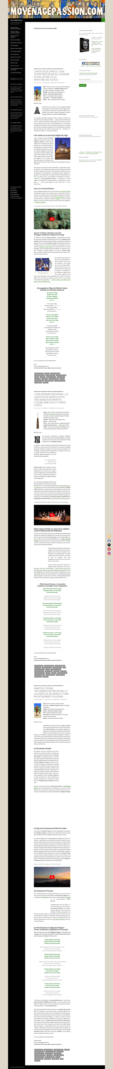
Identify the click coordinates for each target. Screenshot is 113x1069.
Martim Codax (61, 377)
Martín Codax (37, 68)
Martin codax (49, 671)
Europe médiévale (57, 667)
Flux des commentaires (15, 196)
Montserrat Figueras (40, 1055)
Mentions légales (13, 192)
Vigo (62, 1058)
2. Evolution (89, 152)
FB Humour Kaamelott (95, 65)
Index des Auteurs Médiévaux (16, 84)
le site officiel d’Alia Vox (58, 919)
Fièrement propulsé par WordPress (17, 1067)
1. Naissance (82, 152)
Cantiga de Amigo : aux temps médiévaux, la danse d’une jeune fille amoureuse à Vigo (52, 75)
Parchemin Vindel (65, 191)
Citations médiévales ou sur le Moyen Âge (16, 69)
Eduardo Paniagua (59, 197)
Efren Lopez (38, 667)
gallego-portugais (55, 669)
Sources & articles (14, 65)
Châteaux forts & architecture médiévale (15, 28)
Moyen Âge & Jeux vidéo (15, 57)
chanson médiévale (39, 375)
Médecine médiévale (14, 60)
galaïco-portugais (61, 375)
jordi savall (60, 1051)
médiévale (56, 671)
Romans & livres (14, 62)
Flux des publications (14, 194)
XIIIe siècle (45, 382)
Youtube (87, 65)
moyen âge (37, 378)
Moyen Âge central (53, 378)
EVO (64, 667)
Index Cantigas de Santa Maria (16, 109)
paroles (58, 1057)
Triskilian (57, 198)
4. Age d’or (81, 154)
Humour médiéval (14, 45)
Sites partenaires (13, 190)
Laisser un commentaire (58, 82)
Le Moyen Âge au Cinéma (15, 51)
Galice (47, 669)
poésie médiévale (49, 380)
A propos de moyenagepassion (16, 198)
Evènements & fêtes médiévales (14, 36)
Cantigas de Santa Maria (45, 246)
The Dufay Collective (40, 202)
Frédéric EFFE (46, 82)
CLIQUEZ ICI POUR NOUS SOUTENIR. (88, 73)
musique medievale (62, 673)
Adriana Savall (38, 1049)
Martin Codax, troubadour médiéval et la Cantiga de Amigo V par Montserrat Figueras (51, 692)
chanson (67, 1049)
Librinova (94, 43)
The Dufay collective (60, 380)
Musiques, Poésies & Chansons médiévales (15, 32)
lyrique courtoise (51, 377)
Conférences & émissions (16, 42)
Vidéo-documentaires (15, 39)
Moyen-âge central (39, 673)
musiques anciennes (39, 674)
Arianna (68, 897)
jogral (37, 377)
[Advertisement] (51, 50)
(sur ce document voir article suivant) (60, 498)
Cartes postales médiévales (15, 122)
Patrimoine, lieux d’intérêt (16, 48)
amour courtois (39, 373)
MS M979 (48, 673)
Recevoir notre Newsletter (85, 79)
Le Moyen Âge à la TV (14, 54)
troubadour (38, 382)
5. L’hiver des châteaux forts (91, 154)
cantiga (47, 373)
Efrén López (62, 425)
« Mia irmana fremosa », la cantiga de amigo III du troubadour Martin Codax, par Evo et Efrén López (51, 400)
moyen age (44, 378)
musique (62, 378)
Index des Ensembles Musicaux (16, 97)
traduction (48, 1058)
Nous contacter (13, 188)
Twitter (82, 65)
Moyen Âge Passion (16, 20)
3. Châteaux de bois (97, 152)
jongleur (43, 377)
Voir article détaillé (96, 48)
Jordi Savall (45, 897)
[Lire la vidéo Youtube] (52, 219)
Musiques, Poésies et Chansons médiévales (52, 68)
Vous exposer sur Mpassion (15, 186)
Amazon (101, 41)
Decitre (98, 43)
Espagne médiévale (50, 375)
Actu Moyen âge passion (15, 72)
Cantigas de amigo (55, 373)
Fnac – (97, 41)
